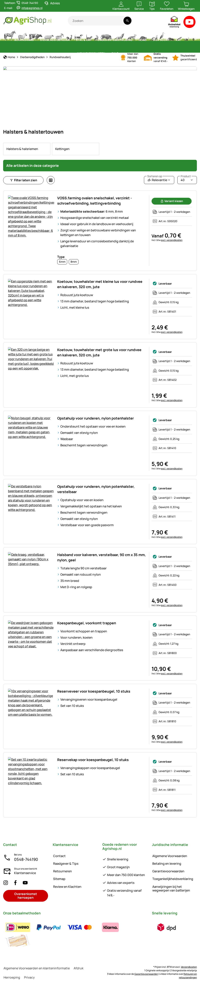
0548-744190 (26, 859)
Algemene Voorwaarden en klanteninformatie (37, 968)
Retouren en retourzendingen (188, 975)
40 (186, 179)
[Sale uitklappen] (120, 53)
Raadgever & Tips (65, 863)
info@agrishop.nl (31, 8)
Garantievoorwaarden (168, 871)
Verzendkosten (189, 967)
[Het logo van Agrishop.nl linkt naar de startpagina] (35, 20)
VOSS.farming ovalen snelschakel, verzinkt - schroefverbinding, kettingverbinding (94, 201)
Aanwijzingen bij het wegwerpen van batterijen (171, 888)
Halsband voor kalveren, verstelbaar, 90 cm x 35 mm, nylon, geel (101, 557)
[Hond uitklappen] (149, 40)
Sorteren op (154, 176)
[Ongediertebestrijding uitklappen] (134, 40)
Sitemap (59, 879)
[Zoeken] (127, 21)
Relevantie (157, 179)
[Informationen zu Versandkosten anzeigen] (166, 927)
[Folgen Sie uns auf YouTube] (25, 882)
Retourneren (62, 871)
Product (186, 176)
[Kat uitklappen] (183, 40)
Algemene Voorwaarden (169, 856)
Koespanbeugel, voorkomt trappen (86, 623)
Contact (59, 856)
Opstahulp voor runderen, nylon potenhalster (95, 418)
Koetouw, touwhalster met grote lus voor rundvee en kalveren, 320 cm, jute (99, 352)
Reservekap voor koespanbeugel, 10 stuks (93, 759)
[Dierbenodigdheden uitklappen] (72, 40)
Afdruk (78, 968)
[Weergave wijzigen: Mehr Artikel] (51, 180)
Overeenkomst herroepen (25, 896)
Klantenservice (25, 873)
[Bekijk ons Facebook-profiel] (15, 882)
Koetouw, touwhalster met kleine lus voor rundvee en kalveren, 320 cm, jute (99, 284)
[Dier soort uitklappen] (172, 40)
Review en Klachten (67, 886)
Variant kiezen (173, 201)
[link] (26, 149)
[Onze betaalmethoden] (75, 933)
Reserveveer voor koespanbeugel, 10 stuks (93, 691)
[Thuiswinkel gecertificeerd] (174, 23)
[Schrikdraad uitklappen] (36, 40)
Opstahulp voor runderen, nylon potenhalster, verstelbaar (96, 489)
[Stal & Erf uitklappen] (93, 40)
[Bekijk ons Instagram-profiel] (5, 882)
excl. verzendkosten (171, 240)
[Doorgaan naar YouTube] (189, 23)
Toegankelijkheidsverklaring (172, 879)
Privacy (29, 977)
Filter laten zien (25, 180)
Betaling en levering (166, 863)
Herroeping (12, 977)
